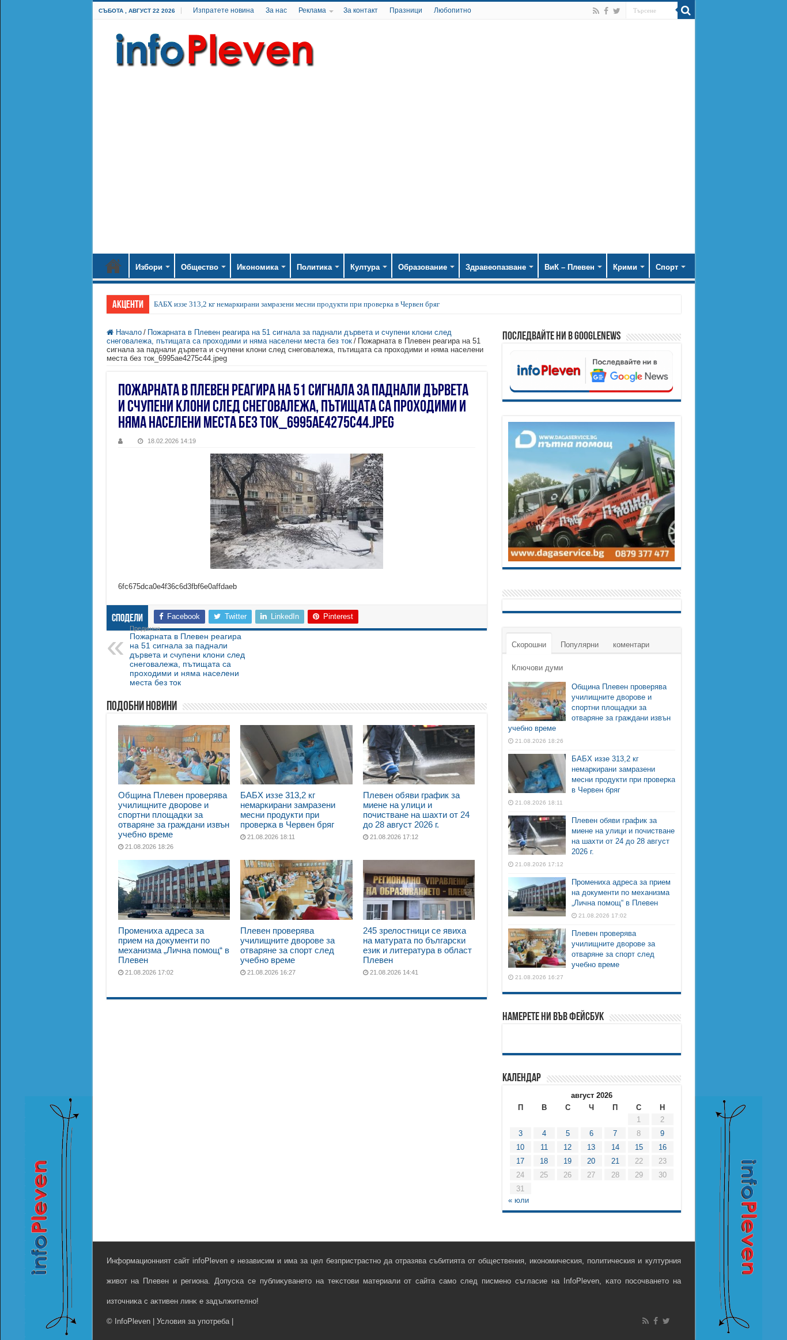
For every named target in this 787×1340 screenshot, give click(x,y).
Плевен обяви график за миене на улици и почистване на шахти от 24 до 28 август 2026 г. (416, 809)
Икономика (257, 267)
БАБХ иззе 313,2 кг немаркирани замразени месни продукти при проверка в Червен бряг (297, 304)
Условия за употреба (193, 1321)
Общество (199, 267)
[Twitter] (617, 11)
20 (591, 1161)
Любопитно (452, 10)
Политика (314, 267)
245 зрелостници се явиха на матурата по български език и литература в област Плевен (417, 945)
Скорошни (529, 644)
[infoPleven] (212, 50)
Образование (422, 267)
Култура (365, 267)
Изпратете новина (223, 10)
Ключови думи (537, 667)
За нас (276, 10)
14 (615, 1147)
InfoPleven (132, 1321)
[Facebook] (606, 11)
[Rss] (596, 11)
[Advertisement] (393, 155)
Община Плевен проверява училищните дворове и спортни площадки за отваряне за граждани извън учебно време (173, 814)
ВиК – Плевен (569, 267)
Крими (625, 267)
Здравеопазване (496, 267)
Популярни (580, 644)
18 (544, 1161)
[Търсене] (686, 10)
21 (615, 1161)
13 (591, 1147)
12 (567, 1147)
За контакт (360, 10)
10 (520, 1147)
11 (544, 1147)
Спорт (667, 267)
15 (639, 1147)
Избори (148, 267)
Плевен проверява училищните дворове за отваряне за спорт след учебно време (287, 945)
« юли (518, 1200)
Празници (405, 10)
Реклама (312, 10)
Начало (113, 266)
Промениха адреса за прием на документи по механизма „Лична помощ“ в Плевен (173, 945)
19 (567, 1161)
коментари (631, 644)
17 (520, 1161)
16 (663, 1147)
